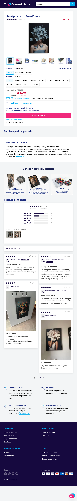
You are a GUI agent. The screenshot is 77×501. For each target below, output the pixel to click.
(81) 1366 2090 (24, 413)
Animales (9, 120)
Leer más (20, 156)
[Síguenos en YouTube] (16, 473)
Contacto (8, 442)
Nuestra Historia (10, 432)
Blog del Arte (9, 435)
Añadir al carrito (38, 115)
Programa (8, 452)
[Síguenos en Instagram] (9, 473)
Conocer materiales (64, 68)
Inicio (6, 11)
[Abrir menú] (5, 4)
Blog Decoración (10, 439)
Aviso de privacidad (49, 452)
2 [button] (37, 377)
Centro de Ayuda (48, 432)
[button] (12, 19)
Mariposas (13, 11)
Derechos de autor (49, 459)
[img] (10, 256)
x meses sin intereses (18, 98)
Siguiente (68, 11)
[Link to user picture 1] (21, 311)
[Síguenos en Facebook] (5, 473)
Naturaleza (18, 120)
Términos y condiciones (51, 456)
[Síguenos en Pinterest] (13, 473)
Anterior (58, 11)
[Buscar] (72, 4)
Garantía (45, 435)
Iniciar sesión (9, 456)
